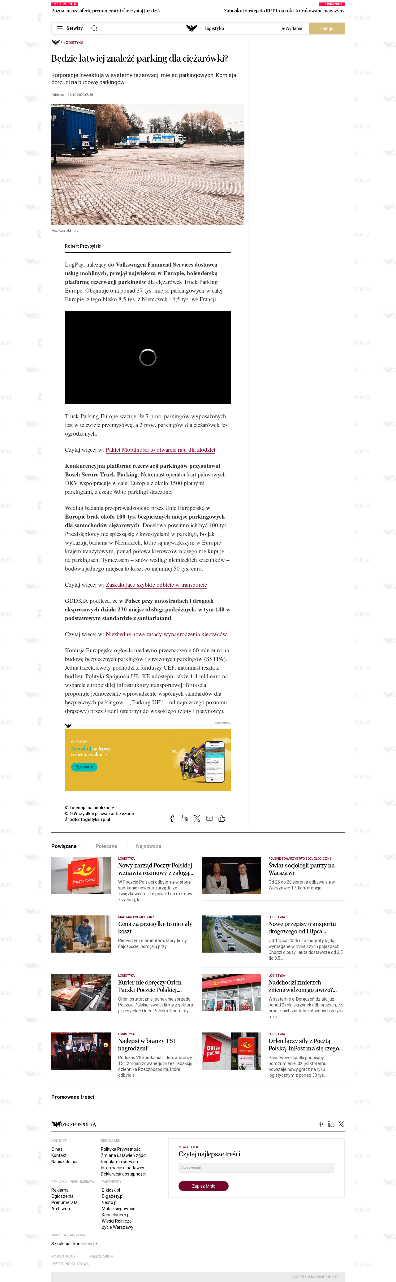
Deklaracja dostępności (123, 1173)
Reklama (60, 1190)
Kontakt (59, 1155)
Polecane (107, 846)
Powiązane (64, 846)
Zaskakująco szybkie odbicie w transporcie (156, 584)
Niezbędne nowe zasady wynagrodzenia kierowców (166, 634)
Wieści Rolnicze (117, 1221)
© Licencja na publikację (89, 807)
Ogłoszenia (62, 1196)
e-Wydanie (292, 28)
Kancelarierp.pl (116, 1214)
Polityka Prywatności (121, 1149)
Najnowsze (148, 846)
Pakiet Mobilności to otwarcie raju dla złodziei (160, 449)
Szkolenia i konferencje (74, 1243)
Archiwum (61, 1208)
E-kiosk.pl (111, 1190)
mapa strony (63, 1256)
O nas (56, 1149)
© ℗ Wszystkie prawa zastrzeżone (99, 813)
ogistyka (214, 28)
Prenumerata (64, 1202)
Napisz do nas (65, 1161)
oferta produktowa (70, 1264)
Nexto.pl (110, 1202)
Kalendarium (102, 1256)
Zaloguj (327, 28)
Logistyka (74, 43)
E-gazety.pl (112, 1196)
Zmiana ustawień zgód (123, 1155)
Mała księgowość (118, 1208)
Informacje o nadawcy (122, 1167)
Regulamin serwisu (119, 1161)
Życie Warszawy (117, 1227)
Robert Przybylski (83, 246)
